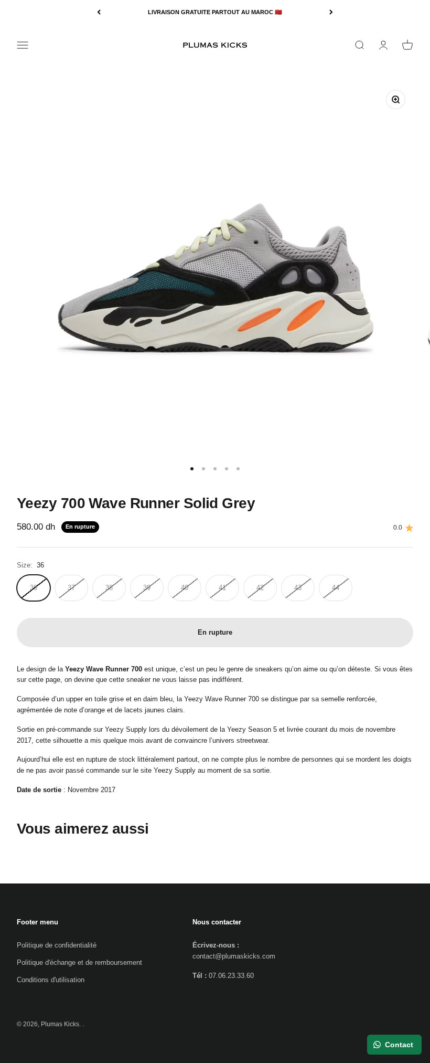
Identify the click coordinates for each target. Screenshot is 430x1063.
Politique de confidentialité (56, 945)
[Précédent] (99, 12)
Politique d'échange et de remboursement (79, 962)
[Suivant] (331, 12)
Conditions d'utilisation (50, 980)
